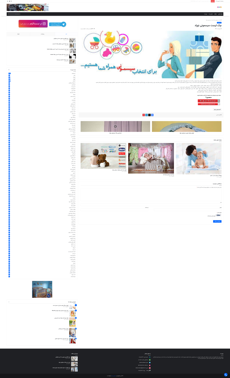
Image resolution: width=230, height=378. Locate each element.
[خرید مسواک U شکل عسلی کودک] (72, 61)
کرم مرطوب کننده (72, 119)
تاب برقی (73, 140)
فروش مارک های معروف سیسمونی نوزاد (119, 170)
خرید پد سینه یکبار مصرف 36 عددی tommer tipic (59, 54)
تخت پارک (73, 108)
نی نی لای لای (72, 123)
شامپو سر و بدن (72, 131)
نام (220, 202)
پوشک (74, 77)
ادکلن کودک (73, 184)
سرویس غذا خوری (72, 236)
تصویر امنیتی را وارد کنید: (211, 216)
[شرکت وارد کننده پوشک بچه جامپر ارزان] (72, 322)
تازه (66, 34)
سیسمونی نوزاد (217, 109)
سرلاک (74, 132)
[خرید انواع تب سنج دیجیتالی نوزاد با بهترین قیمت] (74, 369)
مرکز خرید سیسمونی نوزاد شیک (168, 174)
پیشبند (74, 263)
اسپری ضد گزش (72, 178)
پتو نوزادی (73, 221)
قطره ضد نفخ (73, 209)
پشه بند (74, 102)
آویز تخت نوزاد (72, 142)
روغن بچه (73, 125)
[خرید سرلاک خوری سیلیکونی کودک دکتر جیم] (72, 45)
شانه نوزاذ (73, 192)
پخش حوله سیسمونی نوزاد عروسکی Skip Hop (60, 310)
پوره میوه (73, 167)
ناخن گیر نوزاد (72, 200)
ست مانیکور (73, 244)
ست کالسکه (73, 217)
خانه (220, 20)
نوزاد (74, 75)
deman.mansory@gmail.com (141, 368)
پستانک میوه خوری (72, 213)
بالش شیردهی (72, 146)
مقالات (215, 14)
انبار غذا (74, 226)
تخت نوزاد (73, 274)
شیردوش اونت (72, 255)
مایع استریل (73, 136)
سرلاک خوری (73, 265)
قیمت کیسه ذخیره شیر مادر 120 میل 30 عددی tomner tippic (57, 49)
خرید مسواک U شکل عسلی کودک (204, 1)
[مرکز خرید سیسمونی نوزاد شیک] (151, 158)
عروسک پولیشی (72, 257)
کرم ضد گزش (73, 269)
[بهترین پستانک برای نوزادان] (72, 332)
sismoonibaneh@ (142, 362)
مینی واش (73, 113)
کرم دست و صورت (72, 207)
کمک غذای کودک (72, 211)
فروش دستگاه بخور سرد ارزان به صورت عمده (60, 305)
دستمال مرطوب (72, 106)
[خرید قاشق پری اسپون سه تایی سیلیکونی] (72, 40)
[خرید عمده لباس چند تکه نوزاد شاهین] (72, 341)
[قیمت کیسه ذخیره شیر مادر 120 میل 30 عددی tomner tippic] (72, 51)
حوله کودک (73, 261)
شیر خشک (73, 109)
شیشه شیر (73, 84)
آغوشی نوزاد (73, 205)
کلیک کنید (139, 359)
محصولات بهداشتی (72, 83)
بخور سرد (73, 127)
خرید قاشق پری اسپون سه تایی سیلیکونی (61, 38)
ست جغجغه (73, 148)
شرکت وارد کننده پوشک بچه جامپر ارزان (61, 318)
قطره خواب (73, 152)
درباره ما (205, 14)
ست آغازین (73, 171)
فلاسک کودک (73, 267)
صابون (74, 173)
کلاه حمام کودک (72, 188)
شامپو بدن (73, 177)
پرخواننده (42, 34)
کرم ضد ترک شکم (72, 182)
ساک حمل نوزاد (72, 92)
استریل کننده (73, 186)
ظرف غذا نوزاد (72, 150)
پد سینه (74, 249)
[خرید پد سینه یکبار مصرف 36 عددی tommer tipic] (72, 56)
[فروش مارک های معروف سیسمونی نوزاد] (103, 156)
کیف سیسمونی (72, 111)
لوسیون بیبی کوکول (72, 129)
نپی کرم (74, 253)
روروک (74, 94)
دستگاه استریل (72, 155)
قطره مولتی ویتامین (72, 242)
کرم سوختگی (73, 104)
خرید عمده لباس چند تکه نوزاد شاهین (61, 338)
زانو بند (74, 198)
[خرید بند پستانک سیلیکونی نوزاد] (74, 364)
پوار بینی (73, 138)
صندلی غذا (73, 86)
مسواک (74, 247)
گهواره (74, 79)
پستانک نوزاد (73, 117)
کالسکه (74, 81)
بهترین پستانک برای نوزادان (63, 328)
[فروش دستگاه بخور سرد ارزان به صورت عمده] (72, 307)
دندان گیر (73, 144)
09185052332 (141, 357)
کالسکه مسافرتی (72, 272)
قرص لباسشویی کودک (71, 215)
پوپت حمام (73, 219)
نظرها (18, 34)
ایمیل (220, 207)
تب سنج (73, 159)
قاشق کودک (73, 224)
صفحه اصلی (220, 14)
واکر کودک (73, 100)
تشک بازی (73, 90)
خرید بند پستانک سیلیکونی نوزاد (64, 362)
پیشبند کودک (73, 276)
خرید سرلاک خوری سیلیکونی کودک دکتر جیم (60, 44)
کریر (74, 98)
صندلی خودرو (73, 96)
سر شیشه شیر (73, 190)
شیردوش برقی (72, 169)
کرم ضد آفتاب (73, 240)
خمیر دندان (73, 163)
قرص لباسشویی (72, 180)
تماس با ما (211, 14)
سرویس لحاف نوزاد (72, 201)
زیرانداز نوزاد (73, 228)
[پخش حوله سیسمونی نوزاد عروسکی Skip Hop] (72, 313)
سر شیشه (73, 165)
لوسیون (74, 115)
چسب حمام (73, 246)
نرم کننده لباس (72, 134)
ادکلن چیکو (73, 203)
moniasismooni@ (141, 365)
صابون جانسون (72, 270)
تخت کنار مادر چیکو (72, 232)
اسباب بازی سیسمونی (71, 194)
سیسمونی (217, 20)
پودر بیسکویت (72, 175)
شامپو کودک (73, 88)
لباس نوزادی (73, 157)
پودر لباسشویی (72, 238)
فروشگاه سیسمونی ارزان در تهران (215, 175)
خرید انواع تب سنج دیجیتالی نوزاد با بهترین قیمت (61, 367)
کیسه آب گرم (73, 230)
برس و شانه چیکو (72, 196)
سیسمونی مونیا (113, 375)
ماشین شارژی (73, 259)
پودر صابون (73, 161)
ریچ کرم (74, 234)
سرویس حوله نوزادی (71, 121)
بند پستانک (73, 223)
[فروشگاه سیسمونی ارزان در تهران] (198, 158)
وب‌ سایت (146, 207)
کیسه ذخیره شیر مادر (71, 251)
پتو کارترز (73, 154)
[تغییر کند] (219, 7)
